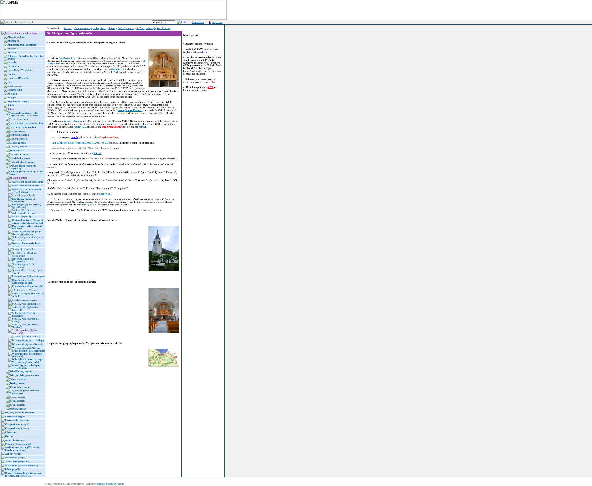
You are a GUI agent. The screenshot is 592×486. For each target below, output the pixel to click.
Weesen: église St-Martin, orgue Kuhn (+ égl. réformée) (28, 349)
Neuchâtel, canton (20, 158)
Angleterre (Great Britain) (22, 44)
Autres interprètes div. (17, 461)
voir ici (74, 137)
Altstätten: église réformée (27, 185)
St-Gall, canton (126, 28)
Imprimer (217, 22)
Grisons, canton (18, 146)
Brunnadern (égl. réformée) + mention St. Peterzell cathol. (28, 221)
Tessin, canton (17, 383)
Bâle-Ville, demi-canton (23, 126)
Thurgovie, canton (20, 387)
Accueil (68, 28)
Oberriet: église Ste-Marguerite (23, 260)
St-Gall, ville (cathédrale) (26, 303)
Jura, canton (17, 150)
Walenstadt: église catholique (28, 340)
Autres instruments (15, 440)
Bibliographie (12, 469)
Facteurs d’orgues (15, 416)
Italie (10, 81)
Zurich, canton (18, 408)
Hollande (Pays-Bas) (18, 77)
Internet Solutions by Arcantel (110, 484)
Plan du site (198, 22)
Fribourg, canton (19, 134)
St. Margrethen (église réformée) (153, 28)
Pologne (11, 97)
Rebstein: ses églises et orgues (28, 276)
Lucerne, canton (19, 154)
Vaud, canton (17, 400)
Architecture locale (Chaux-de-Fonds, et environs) (22, 449)
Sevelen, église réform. (24, 299)
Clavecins (10, 432)
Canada (11, 62)
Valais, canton (17, 396)
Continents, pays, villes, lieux (90, 28)
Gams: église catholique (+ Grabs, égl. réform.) (26, 233)
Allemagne (13, 40)
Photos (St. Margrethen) (27, 336)
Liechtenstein (14, 85)
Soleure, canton (18, 379)
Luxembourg (14, 89)
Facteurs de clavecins (17, 420)
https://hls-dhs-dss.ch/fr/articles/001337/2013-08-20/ (80, 142)
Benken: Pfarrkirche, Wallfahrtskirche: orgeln (25, 211)
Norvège (12, 93)
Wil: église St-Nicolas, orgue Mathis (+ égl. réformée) (27, 361)
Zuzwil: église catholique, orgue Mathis (26, 366)
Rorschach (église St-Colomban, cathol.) (23, 281)
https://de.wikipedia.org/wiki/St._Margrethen (76, 148)
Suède (10, 105)
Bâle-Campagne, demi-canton (26, 123)
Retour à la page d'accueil (19, 22)
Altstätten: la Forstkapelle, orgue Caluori (27, 190)
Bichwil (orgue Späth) (24, 216)
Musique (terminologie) (18, 444)
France (11, 74)
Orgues (9, 436)
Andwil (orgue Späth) (23, 195)
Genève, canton (18, 138)
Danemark (13, 66)
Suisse (111, 28)
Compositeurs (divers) (17, 428)
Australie (12, 48)
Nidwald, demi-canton (22, 162)
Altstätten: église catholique (27, 181)
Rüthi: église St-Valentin (25, 290)
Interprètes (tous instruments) (21, 465)
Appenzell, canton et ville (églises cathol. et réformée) (25, 114)
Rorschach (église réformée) (27, 286)
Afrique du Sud (15, 36)
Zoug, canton (17, 404)
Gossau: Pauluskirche (23, 249)
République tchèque (18, 101)
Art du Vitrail (13, 453)
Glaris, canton (18, 142)
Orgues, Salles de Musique (19, 412)
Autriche (12, 52)
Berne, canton (17, 130)
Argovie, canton (19, 119)
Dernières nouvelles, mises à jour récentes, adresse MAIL (23, 474)
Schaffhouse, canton (21, 371)
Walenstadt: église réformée (27, 344)
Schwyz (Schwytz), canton (24, 375)
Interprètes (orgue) (15, 457)
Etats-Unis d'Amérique (20, 70)
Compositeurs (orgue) (17, 424)
